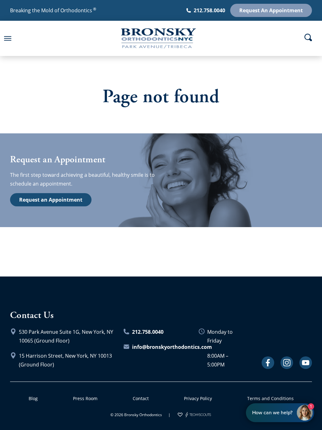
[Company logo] (156, 38)
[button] (7, 38)
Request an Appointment (50, 199)
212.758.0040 (209, 10)
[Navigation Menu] (7, 38)
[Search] (308, 37)
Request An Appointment (271, 10)
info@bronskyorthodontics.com (172, 346)
